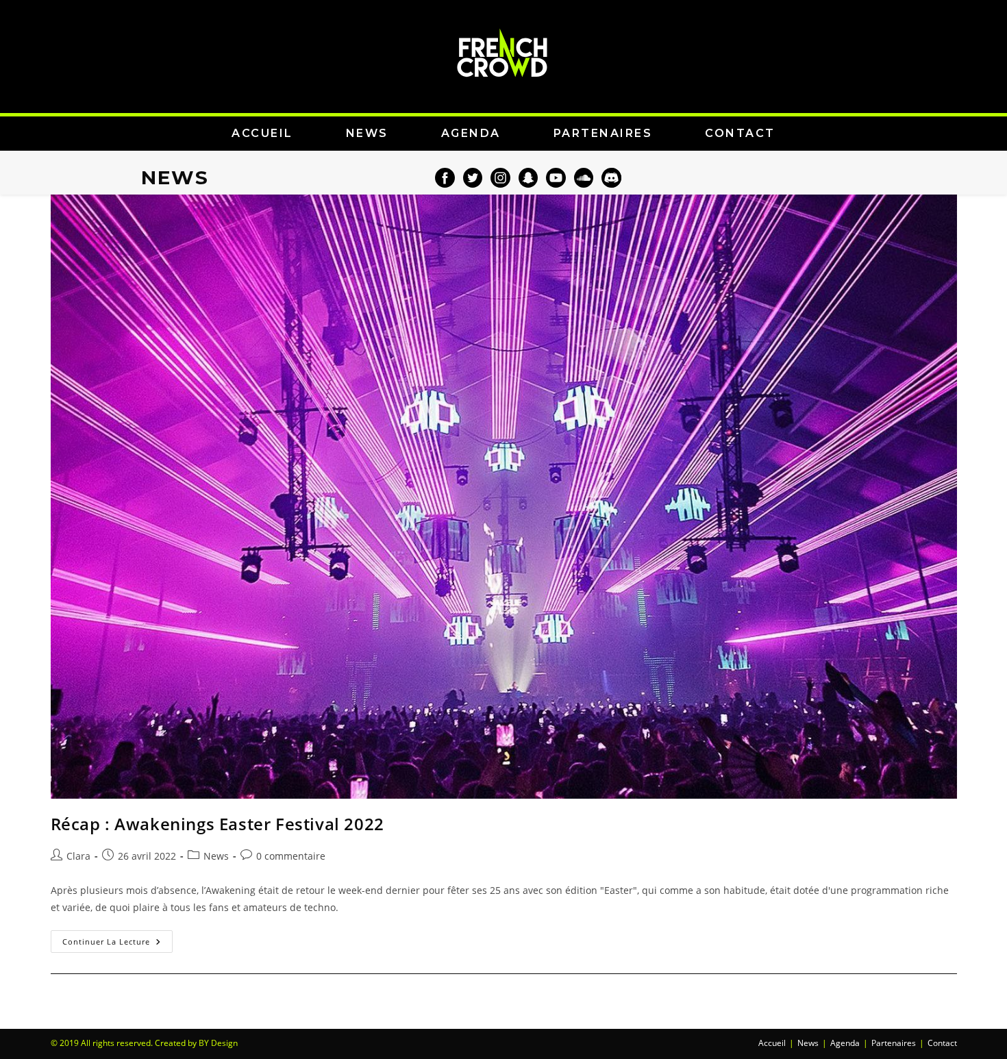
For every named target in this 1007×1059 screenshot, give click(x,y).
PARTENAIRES (603, 133)
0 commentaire (290, 855)
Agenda (845, 1043)
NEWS (367, 133)
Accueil (772, 1043)
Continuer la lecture (117, 938)
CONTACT (740, 133)
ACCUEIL (262, 133)
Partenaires (893, 1043)
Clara (78, 855)
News (216, 855)
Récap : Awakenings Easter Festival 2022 (217, 823)
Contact (942, 1043)
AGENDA (471, 133)
